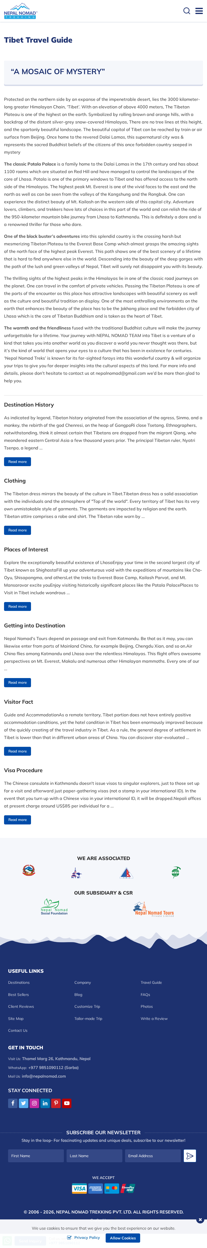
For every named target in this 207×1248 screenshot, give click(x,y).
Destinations (19, 982)
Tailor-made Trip (88, 1018)
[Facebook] (13, 1103)
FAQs (145, 994)
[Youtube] (66, 1103)
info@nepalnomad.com (44, 1076)
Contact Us (17, 1030)
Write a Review (154, 1018)
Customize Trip (87, 1006)
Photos (147, 1006)
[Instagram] (34, 1103)
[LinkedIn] (45, 1103)
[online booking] (103, 1188)
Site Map (15, 1018)
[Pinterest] (56, 1103)
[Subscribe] (190, 1155)
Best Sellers (18, 994)
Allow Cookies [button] (123, 1238)
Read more (17, 461)
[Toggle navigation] (197, 11)
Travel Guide (151, 982)
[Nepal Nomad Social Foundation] (53, 906)
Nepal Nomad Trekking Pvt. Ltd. (94, 1212)
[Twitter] (23, 1103)
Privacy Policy (87, 1237)
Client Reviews (21, 1006)
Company (82, 982)
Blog (78, 994)
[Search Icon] (187, 11)
